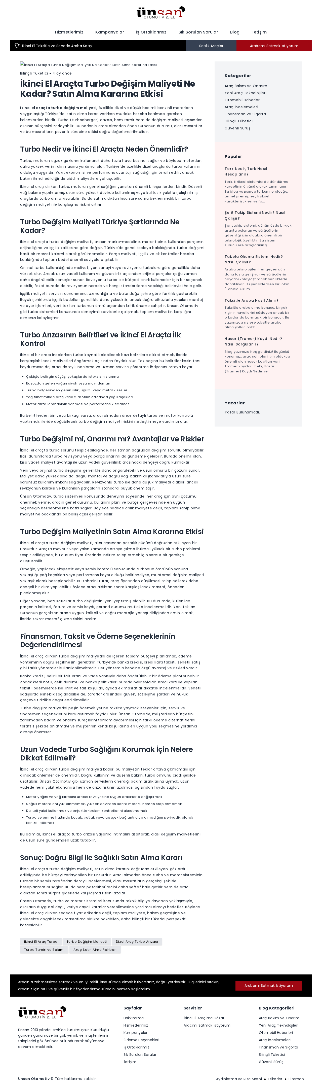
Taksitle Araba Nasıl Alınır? (251, 300)
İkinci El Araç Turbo (41, 941)
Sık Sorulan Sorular (198, 32)
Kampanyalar (109, 32)
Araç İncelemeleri (241, 107)
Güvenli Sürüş (237, 128)
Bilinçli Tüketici (239, 121)
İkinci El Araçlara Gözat (204, 1018)
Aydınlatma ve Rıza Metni (239, 1078)
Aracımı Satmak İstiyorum (207, 1025)
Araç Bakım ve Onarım (246, 85)
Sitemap (296, 1078)
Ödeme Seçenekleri (141, 1039)
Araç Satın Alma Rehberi (95, 949)
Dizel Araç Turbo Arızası (137, 941)
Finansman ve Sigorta (245, 114)
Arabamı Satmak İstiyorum (274, 45)
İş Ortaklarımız (151, 32)
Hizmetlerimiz (69, 32)
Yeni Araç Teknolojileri (245, 92)
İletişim (259, 32)
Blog (234, 32)
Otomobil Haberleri (243, 99)
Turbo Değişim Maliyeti (87, 941)
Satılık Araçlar (211, 45)
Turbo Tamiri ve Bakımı (44, 949)
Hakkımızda (134, 1018)
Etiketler (275, 1078)
